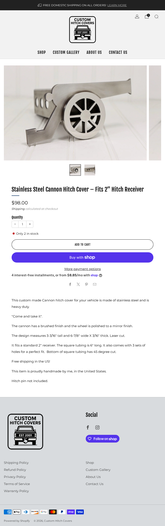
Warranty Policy (16, 491)
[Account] (137, 16)
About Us (94, 52)
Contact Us (118, 52)
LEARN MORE (117, 5)
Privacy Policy (15, 477)
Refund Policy (15, 470)
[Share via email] (94, 284)
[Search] (156, 16)
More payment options (82, 269)
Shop (42, 52)
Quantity (17, 217)
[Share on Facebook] (70, 284)
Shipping (18, 208)
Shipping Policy (16, 463)
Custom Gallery (66, 52)
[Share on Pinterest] (86, 284)
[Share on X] (78, 284)
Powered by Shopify (17, 520)
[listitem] (82, 5)
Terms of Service (17, 484)
